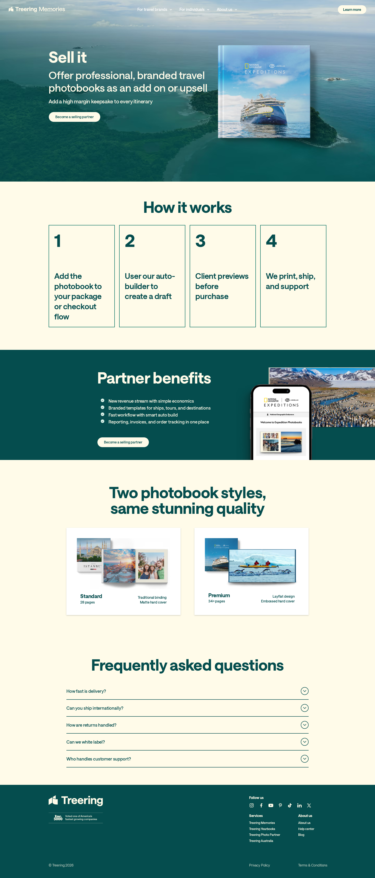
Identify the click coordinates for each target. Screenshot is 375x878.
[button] (155, 9)
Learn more (352, 9)
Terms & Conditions (312, 865)
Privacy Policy (259, 865)
